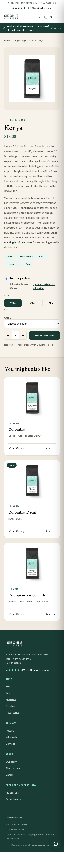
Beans (9, 686)
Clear (6, 309)
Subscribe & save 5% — (32, 286)
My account (12, 792)
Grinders (10, 706)
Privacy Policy (12, 838)
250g (13, 303)
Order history (13, 799)
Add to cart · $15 (44, 335)
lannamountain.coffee (42, 845)
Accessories (12, 712)
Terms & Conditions (15, 834)
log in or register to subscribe (44, 286)
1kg (51, 303)
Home (7, 40)
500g (32, 303)
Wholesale (11, 737)
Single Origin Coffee (24, 40)
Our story (11, 761)
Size (6, 295)
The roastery (13, 768)
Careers (10, 774)
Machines (11, 699)
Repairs (10, 730)
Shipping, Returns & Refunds (41, 834)
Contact (10, 743)
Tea (8, 693)
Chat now (56, 28)
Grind (7, 317)
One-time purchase (19, 278)
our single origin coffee (18, 242)
